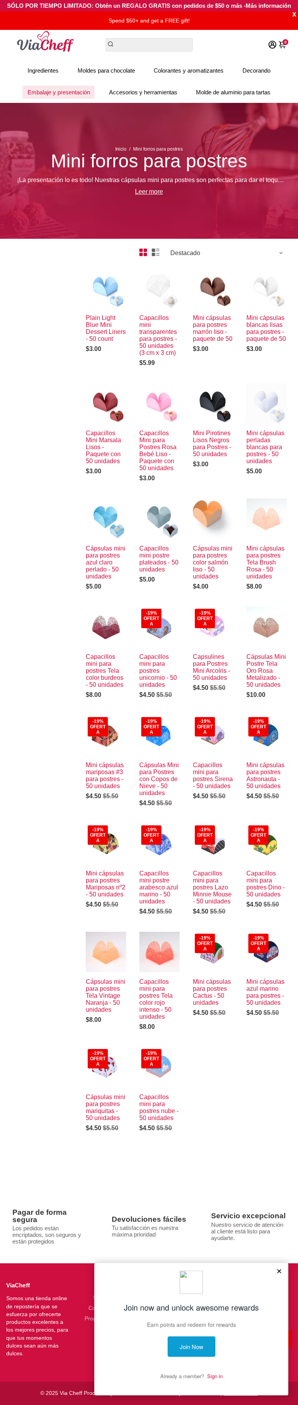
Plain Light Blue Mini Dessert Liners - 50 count (106, 328)
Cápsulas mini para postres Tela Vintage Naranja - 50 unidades (105, 995)
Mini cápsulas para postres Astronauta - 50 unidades (265, 775)
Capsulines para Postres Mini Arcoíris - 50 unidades (211, 667)
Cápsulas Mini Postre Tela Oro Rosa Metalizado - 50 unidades (266, 670)
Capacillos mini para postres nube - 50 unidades (158, 1107)
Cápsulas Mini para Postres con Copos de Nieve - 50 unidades (159, 779)
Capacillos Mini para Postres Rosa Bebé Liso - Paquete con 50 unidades (158, 450)
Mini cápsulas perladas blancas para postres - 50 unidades (265, 447)
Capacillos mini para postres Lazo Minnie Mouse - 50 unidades (212, 887)
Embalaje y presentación (59, 92)
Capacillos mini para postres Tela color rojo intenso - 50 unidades (156, 999)
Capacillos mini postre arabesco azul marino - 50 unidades (158, 887)
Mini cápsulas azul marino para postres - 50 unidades (265, 992)
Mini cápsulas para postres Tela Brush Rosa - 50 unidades (265, 562)
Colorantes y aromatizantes (189, 70)
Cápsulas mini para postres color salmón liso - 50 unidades (212, 562)
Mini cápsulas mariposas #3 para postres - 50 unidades (105, 775)
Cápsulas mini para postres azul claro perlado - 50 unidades (105, 562)
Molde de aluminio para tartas (233, 92)
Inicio (120, 149)
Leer (141, 191)
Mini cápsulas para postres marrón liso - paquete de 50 (212, 328)
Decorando (256, 70)
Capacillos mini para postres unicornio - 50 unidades (158, 670)
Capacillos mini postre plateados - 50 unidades (158, 559)
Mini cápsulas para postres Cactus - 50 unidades (212, 992)
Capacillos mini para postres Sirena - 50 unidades (213, 775)
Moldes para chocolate (106, 70)
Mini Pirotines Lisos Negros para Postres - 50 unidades (212, 443)
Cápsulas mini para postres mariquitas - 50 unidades (105, 1107)
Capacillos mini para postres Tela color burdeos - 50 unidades (104, 670)
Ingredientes (43, 70)
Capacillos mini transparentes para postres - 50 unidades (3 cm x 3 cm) (158, 335)
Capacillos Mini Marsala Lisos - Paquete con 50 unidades (103, 447)
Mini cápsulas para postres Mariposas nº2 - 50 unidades (105, 884)
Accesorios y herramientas (143, 92)
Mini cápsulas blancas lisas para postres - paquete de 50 (266, 328)
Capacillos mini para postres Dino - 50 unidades (265, 884)
